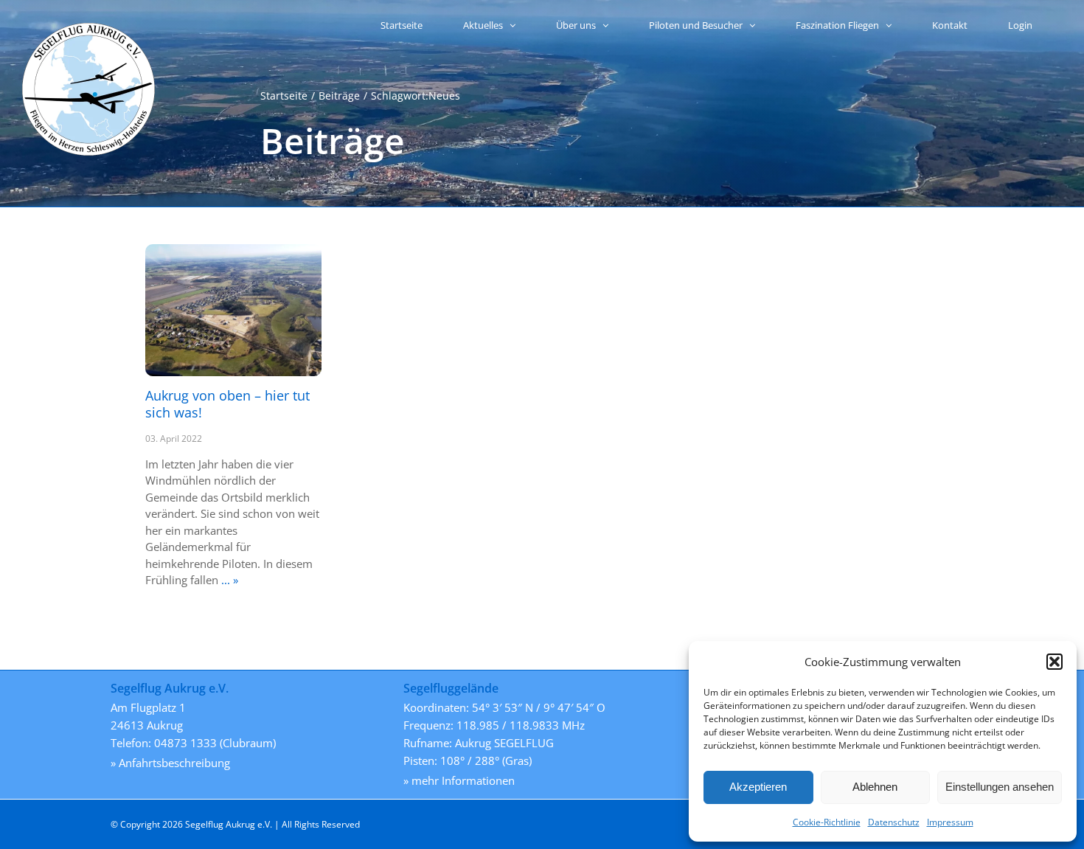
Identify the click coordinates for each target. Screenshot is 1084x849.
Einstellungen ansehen (999, 786)
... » (228, 579)
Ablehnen (874, 786)
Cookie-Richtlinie (827, 822)
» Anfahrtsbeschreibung (170, 762)
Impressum (950, 822)
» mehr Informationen (459, 780)
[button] (1054, 661)
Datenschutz (894, 822)
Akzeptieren (758, 786)
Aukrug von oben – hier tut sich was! (227, 404)
